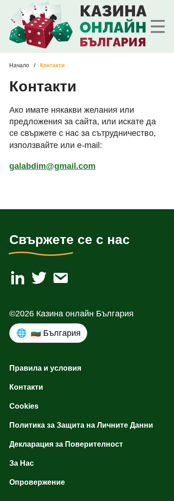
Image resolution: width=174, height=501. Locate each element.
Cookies (24, 406)
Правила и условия (45, 368)
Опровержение (37, 482)
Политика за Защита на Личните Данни (81, 425)
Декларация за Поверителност (66, 444)
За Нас (21, 463)
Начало (19, 65)
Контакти (26, 387)
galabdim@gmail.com (52, 166)
